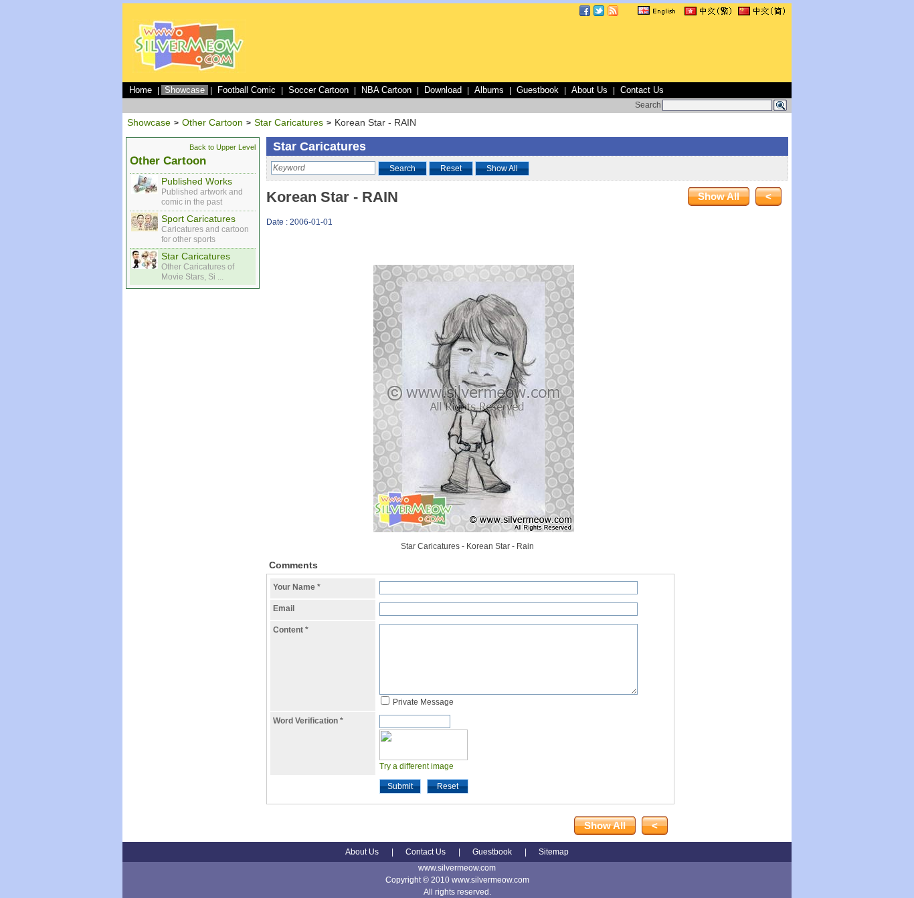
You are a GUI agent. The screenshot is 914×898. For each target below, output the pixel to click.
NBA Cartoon (386, 90)
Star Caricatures (288, 122)
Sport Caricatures (198, 218)
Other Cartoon (212, 122)
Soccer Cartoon (318, 90)
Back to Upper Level (222, 147)
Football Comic (246, 90)
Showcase (185, 90)
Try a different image (416, 766)
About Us (589, 90)
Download (443, 90)
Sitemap (554, 852)
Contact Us (642, 90)
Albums (489, 90)
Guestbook (538, 90)
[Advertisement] (545, 49)
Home (140, 90)
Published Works (196, 181)
